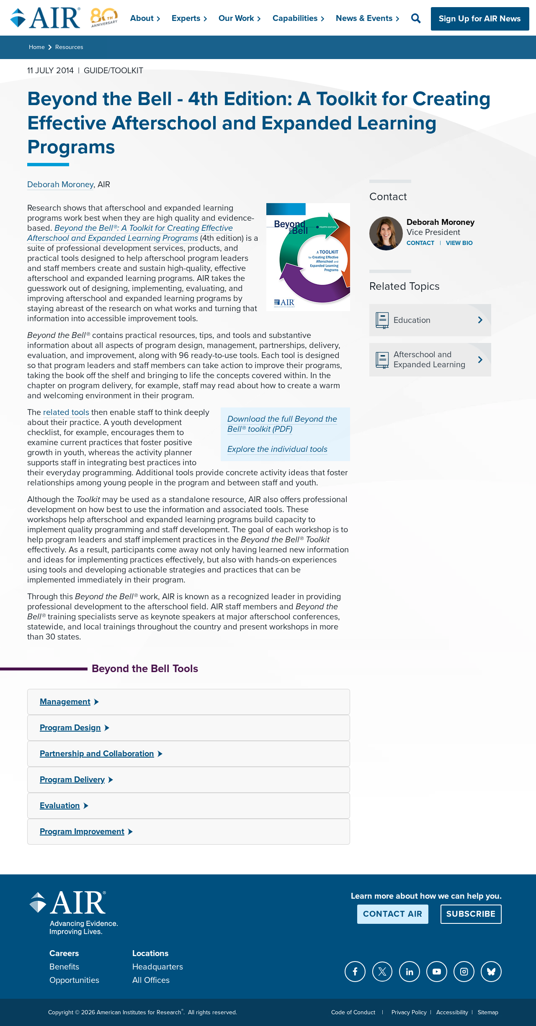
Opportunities (74, 980)
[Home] (64, 17)
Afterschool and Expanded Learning (429, 360)
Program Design (70, 728)
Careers (64, 954)
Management (65, 702)
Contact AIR (393, 914)
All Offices (151, 980)
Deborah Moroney (60, 185)
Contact (420, 243)
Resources (69, 47)
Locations (150, 954)
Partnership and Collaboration (97, 754)
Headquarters (157, 967)
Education (412, 320)
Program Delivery (72, 780)
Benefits (64, 967)
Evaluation (60, 806)
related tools (66, 412)
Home (37, 47)
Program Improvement (82, 832)
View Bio (458, 243)
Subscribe (471, 914)
